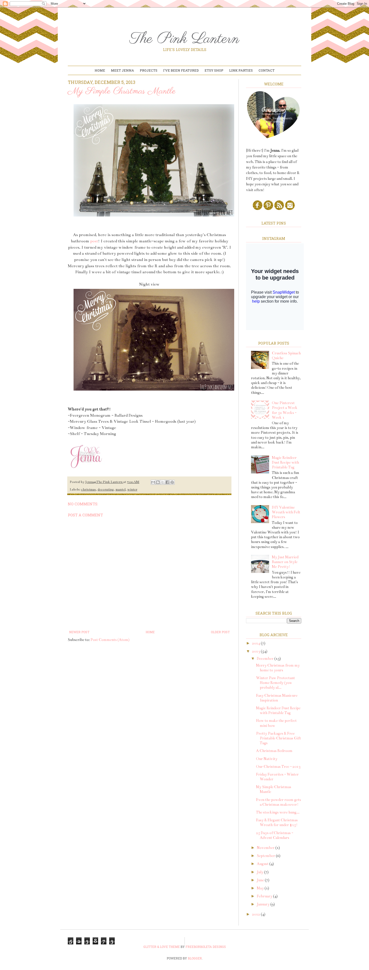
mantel (120, 490)
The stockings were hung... (277, 812)
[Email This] (153, 482)
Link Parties (241, 70)
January (263, 904)
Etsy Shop (214, 70)
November (266, 847)
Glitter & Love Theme (161, 947)
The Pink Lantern (184, 39)
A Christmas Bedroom (274, 750)
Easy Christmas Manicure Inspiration (276, 698)
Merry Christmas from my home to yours (278, 667)
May (261, 888)
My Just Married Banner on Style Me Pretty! (285, 562)
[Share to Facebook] (167, 482)
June (261, 880)
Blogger (195, 958)
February (265, 896)
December (265, 658)
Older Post (220, 632)
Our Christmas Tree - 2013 (278, 766)
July (260, 872)
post (93, 241)
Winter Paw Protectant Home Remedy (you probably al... (275, 683)
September (266, 855)
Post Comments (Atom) (110, 639)
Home (100, 70)
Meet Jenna (122, 70)
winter (132, 490)
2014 (256, 643)
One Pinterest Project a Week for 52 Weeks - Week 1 (284, 410)
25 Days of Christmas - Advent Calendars (274, 835)
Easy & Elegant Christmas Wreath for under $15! (277, 822)
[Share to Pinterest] (172, 482)
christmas (88, 490)
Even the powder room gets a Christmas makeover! (278, 802)
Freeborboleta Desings (206, 947)
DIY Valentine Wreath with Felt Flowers (286, 512)
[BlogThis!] (157, 482)
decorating (106, 490)
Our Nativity (266, 759)
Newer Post (79, 632)
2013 (256, 651)
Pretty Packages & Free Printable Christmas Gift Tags (278, 738)
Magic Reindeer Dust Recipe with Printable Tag (285, 462)
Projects (148, 70)
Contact (267, 70)
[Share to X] (162, 482)
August (263, 863)
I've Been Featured (181, 70)
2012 (256, 914)
